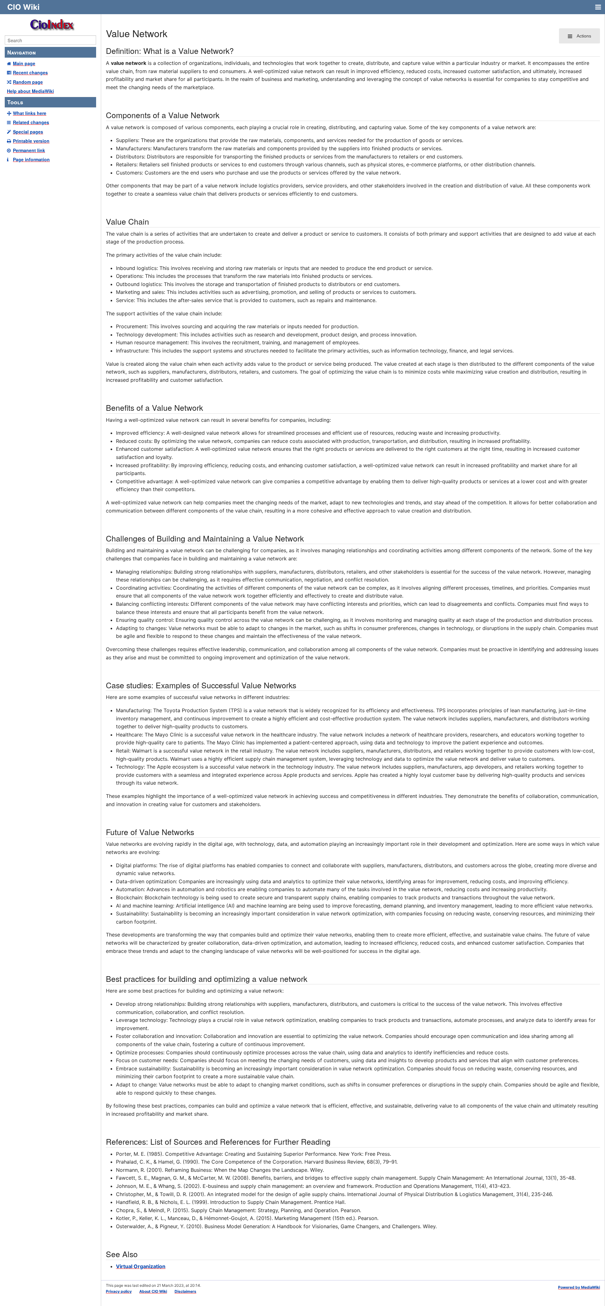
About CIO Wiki (153, 1291)
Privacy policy (119, 1291)
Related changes (31, 122)
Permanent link (29, 150)
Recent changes (30, 72)
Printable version (31, 141)
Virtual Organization (140, 1266)
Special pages (28, 132)
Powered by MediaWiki (579, 1287)
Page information (31, 159)
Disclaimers (185, 1291)
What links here (29, 113)
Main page (24, 63)
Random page (28, 82)
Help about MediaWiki (30, 91)
